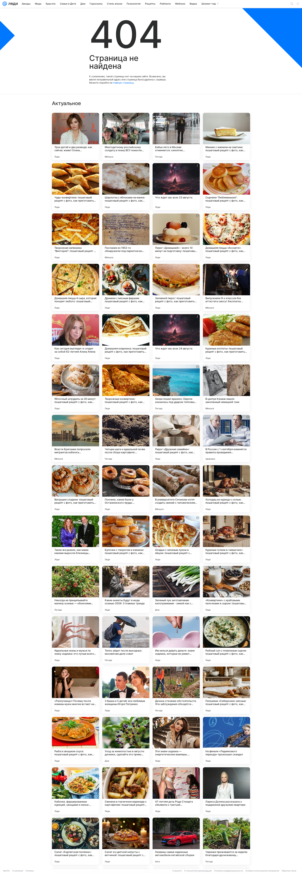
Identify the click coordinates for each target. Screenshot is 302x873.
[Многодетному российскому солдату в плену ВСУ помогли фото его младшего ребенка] (125, 136)
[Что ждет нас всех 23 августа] (176, 186)
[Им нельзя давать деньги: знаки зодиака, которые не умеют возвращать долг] (176, 639)
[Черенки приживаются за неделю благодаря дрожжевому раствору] (226, 841)
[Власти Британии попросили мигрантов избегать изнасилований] (75, 438)
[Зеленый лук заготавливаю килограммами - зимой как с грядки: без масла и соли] (176, 589)
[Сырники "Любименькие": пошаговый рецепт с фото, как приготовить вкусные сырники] (226, 186)
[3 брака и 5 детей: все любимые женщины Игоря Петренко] (125, 690)
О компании (17, 871)
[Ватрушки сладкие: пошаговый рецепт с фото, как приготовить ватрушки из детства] (75, 488)
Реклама (30, 871)
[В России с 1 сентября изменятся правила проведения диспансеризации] (226, 438)
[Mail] (5, 4)
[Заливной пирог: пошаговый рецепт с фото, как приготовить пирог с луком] (176, 287)
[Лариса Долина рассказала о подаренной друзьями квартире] (226, 790)
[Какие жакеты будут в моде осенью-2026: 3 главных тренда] (125, 589)
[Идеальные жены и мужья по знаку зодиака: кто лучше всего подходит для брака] (75, 639)
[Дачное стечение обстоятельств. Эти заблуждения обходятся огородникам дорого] (176, 690)
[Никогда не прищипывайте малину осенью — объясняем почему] (75, 589)
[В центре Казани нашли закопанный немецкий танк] (226, 388)
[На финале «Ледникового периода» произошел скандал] (226, 740)
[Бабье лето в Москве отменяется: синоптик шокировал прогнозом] (176, 136)
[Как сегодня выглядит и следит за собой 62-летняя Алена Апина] (75, 337)
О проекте (177, 871)
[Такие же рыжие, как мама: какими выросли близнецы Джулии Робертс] (75, 539)
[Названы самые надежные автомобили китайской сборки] (176, 841)
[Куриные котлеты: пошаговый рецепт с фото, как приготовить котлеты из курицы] (226, 337)
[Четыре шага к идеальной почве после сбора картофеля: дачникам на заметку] (125, 438)
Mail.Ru (6, 871)
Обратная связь (289, 871)
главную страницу (123, 82)
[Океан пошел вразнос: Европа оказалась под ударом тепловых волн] (176, 388)
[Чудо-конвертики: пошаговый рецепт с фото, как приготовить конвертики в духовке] (75, 186)
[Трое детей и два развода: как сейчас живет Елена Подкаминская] (75, 136)
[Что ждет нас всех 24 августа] (176, 337)
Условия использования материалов (262, 871)
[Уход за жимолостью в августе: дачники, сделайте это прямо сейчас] (125, 740)
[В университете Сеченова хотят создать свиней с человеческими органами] (176, 488)
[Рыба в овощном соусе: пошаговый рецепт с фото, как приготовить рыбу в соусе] (75, 740)
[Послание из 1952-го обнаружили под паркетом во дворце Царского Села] (125, 237)
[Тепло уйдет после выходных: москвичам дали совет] (125, 639)
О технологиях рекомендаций (198, 871)
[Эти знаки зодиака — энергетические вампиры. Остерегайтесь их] (176, 740)
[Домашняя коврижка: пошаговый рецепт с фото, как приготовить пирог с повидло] (125, 337)
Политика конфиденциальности (228, 871)
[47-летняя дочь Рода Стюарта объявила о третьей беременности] (176, 790)
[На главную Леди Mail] (12, 4)
